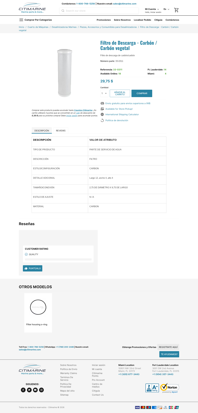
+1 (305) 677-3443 (128, 374)
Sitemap (64, 394)
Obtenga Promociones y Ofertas (139, 347)
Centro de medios (97, 385)
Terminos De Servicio (66, 378)
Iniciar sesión (98, 365)
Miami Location (126, 365)
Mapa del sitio (67, 390)
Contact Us (98, 394)
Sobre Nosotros (122, 20)
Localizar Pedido (142, 20)
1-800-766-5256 (85, 3)
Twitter (29, 390)
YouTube (35, 390)
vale (78, 113)
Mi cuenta (97, 369)
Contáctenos (172, 20)
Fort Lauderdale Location (165, 365)
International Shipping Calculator (122, 114)
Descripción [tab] (41, 130)
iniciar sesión (71, 115)
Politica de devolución (116, 120)
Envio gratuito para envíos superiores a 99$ (127, 103)
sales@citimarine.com (124, 3)
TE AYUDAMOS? (169, 354)
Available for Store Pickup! (119, 109)
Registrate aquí (168, 347)
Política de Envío (68, 369)
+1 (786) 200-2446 (65, 347)
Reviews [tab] (60, 130)
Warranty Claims (68, 373)
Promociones (104, 20)
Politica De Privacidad (65, 385)
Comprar (142, 93)
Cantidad (104, 87)
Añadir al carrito (120, 93)
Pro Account (98, 380)
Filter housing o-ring (36, 324)
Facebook (23, 390)
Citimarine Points (97, 374)
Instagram (41, 390)
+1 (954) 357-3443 (162, 374)
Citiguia (158, 20)
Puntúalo (33, 268)
